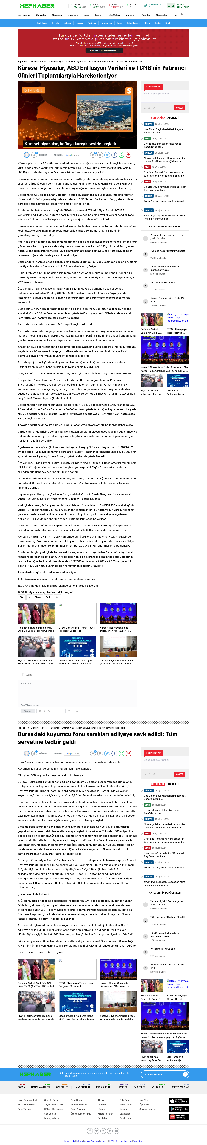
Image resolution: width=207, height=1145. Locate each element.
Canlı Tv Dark (51, 1100)
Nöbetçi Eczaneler (54, 1109)
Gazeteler (161, 14)
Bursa (40, 952)
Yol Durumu (158, 1086)
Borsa (119, 23)
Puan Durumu (103, 1086)
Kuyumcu (59, 952)
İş (29, 597)
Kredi (167, 23)
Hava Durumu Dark (27, 1100)
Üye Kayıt (144, 1104)
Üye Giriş (143, 1100)
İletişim (79, 1141)
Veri (57, 597)
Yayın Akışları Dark (54, 1104)
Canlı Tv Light (25, 1109)
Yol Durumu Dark (26, 1104)
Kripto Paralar (180, 1086)
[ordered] (57, 711)
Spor (86, 14)
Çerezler (104, 1141)
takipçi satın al (52, 1118)
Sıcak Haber (126, 1118)
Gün (21, 597)
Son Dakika (24, 14)
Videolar (130, 14)
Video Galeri (126, 1104)
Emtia (158, 23)
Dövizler (56, 23)
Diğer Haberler (133, 23)
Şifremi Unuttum (148, 1109)
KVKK (111, 1141)
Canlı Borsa (42, 23)
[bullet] (61, 711)
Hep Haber (22, 61)
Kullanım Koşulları (124, 1141)
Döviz (147, 23)
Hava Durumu (82, 1086)
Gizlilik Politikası (91, 1141)
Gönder (27, 711)
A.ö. (22, 952)
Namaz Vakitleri (40, 1086)
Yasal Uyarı (138, 1141)
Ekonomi (73, 14)
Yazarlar (145, 14)
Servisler (41, 14)
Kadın (98, 14)
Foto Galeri (114, 14)
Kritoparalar (106, 23)
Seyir (48, 597)
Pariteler (92, 23)
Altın (31, 952)
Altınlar (67, 23)
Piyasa (38, 597)
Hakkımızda (69, 1141)
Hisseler (79, 23)
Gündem (57, 14)
